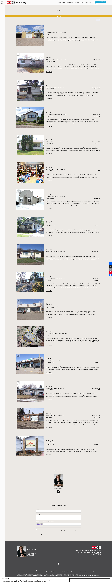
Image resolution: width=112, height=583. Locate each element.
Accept (74, 580)
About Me (91, 2)
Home (59, 2)
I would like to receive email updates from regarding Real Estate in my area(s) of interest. (59, 530)
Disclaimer (40, 570)
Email (28, 556)
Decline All (103, 580)
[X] (110, 266)
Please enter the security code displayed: (45, 521)
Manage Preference (88, 580)
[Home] (11, 3)
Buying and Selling (67, 2)
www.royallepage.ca (22, 570)
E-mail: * (38, 509)
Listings (77, 2)
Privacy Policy (43, 581)
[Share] (110, 275)
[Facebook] (110, 263)
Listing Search (84, 2)
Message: (38, 514)
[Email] (110, 269)
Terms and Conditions (49, 570)
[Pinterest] (110, 272)
